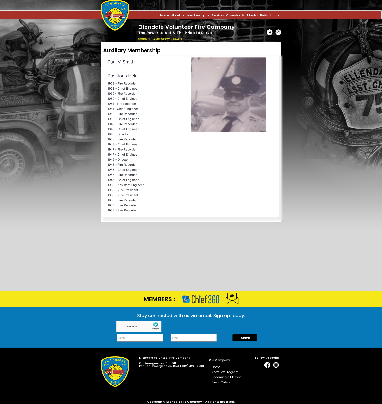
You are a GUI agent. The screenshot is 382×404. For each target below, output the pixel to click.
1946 (111, 159)
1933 (111, 210)
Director (123, 134)
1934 (111, 205)
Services (218, 15)
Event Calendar (223, 382)
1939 (111, 185)
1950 (111, 114)
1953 (111, 83)
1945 (111, 175)
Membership (196, 15)
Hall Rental (250, 15)
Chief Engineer (128, 88)
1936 (111, 190)
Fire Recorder (127, 83)
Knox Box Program (225, 372)
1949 (111, 124)
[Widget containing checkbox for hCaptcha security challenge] (138, 326)
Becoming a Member (227, 377)
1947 (111, 149)
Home (164, 15)
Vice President (128, 190)
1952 (111, 93)
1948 (111, 134)
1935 (111, 195)
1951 (111, 104)
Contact (276, 45)
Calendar (233, 15)
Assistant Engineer (131, 185)
